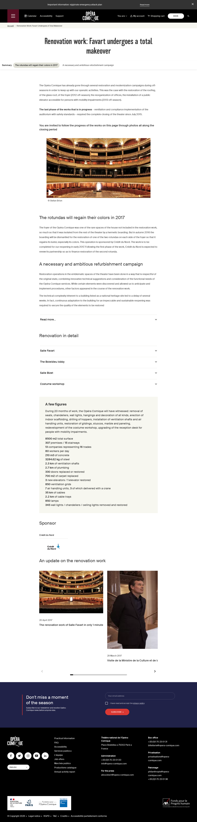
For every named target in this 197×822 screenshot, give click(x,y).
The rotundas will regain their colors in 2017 (36, 65)
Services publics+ (63, 751)
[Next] (155, 671)
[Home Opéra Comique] (90, 16)
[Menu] (13, 16)
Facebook (10, 755)
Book (175, 16)
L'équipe (58, 755)
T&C (55, 816)
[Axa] (176, 803)
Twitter (19, 755)
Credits (64, 816)
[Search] (188, 16)
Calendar (32, 16)
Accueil (10, 26)
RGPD (47, 816)
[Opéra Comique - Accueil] (15, 745)
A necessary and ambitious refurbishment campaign (88, 65)
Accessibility (46, 16)
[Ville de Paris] (29, 803)
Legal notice (34, 816)
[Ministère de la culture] (16, 803)
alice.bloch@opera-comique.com (117, 774)
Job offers (59, 759)
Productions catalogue (65, 767)
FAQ (56, 742)
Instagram (28, 755)
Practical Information (64, 738)
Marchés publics (62, 763)
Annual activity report (64, 771)
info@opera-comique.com (114, 763)
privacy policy (139, 703)
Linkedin (45, 755)
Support (60, 16)
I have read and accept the (127, 703)
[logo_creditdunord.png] (53, 545)
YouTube (36, 755)
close (192, 4)
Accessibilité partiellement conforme (89, 816)
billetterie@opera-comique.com (163, 745)
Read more (144, 5)
